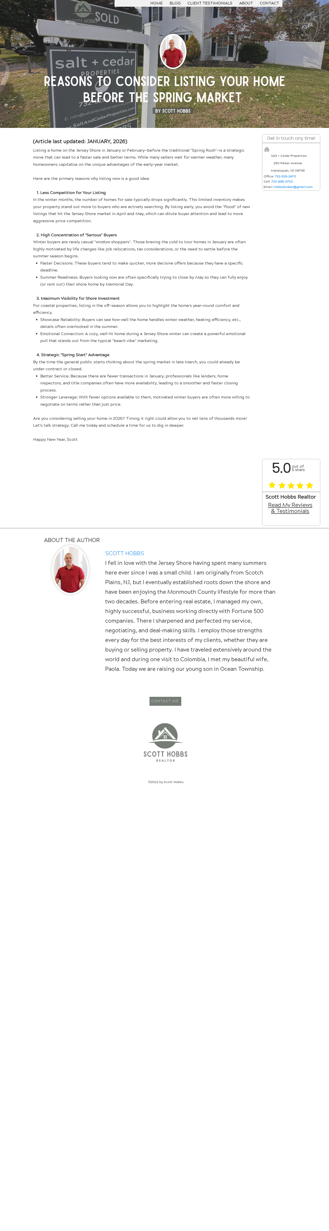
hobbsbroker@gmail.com (293, 187)
